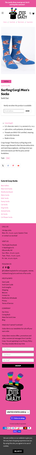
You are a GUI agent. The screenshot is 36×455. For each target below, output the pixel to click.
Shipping (5, 290)
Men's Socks (21, 22)
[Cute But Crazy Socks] (18, 13)
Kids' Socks (5, 198)
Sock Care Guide (7, 285)
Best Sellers (5, 186)
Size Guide (5, 282)
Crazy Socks (30, 22)
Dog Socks (4, 208)
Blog (3, 320)
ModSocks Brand (7, 192)
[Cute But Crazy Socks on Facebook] (3, 268)
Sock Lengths (6, 287)
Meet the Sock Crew (9, 317)
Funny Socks (5, 201)
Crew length (9, 123)
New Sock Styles (6, 189)
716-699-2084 (6, 230)
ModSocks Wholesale (9, 298)
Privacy (4, 301)
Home (5, 22)
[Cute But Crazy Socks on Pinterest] (6, 268)
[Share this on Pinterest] (13, 165)
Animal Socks (5, 211)
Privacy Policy (27, 341)
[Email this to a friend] (18, 165)
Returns (4, 293)
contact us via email (10, 236)
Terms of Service (7, 303)
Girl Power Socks (6, 217)
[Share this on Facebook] (8, 165)
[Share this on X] (3, 165)
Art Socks (4, 214)
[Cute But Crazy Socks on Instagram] (8, 268)
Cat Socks (4, 205)
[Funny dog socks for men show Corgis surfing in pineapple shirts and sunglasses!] (18, 50)
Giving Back (6, 315)
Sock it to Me (5, 86)
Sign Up (18, 366)
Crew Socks (12, 22)
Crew (8, 158)
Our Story (5, 312)
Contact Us (6, 295)
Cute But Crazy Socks (20, 424)
